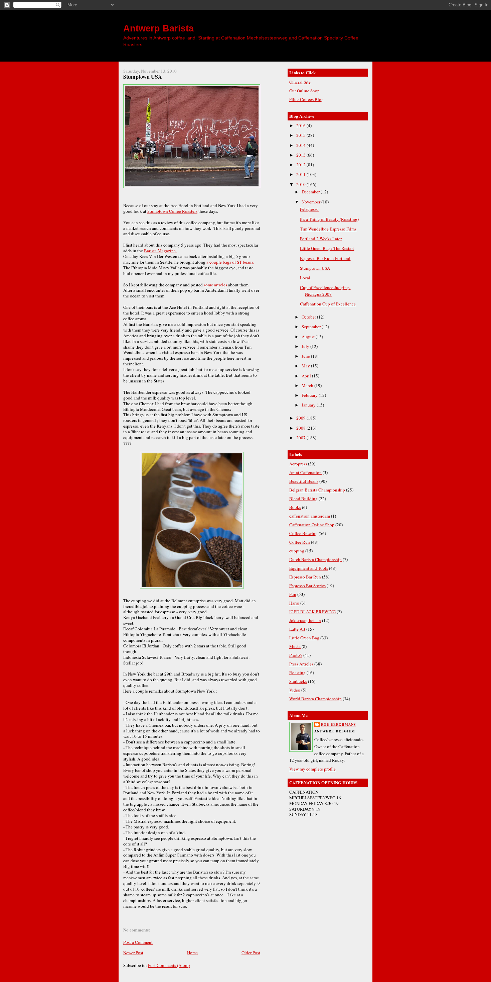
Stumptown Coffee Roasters (172, 211)
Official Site (300, 82)
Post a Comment (138, 942)
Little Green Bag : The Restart (327, 248)
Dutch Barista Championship (315, 559)
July (306, 346)
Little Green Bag (304, 638)
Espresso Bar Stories (307, 586)
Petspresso (309, 209)
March (308, 385)
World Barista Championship (315, 699)
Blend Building (303, 499)
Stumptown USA (142, 77)
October (309, 317)
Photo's (295, 655)
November (311, 202)
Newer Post (133, 953)
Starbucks (298, 681)
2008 (301, 428)
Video (294, 690)
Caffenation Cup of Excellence (328, 304)
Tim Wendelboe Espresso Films (328, 229)
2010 (301, 184)
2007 (301, 438)
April (307, 376)
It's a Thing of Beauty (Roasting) (329, 219)
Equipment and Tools (308, 568)
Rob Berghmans (338, 724)
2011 (301, 174)
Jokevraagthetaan (305, 620)
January (309, 405)
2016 (301, 125)
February (310, 395)
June (306, 356)
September (312, 327)
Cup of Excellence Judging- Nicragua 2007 (325, 290)
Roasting (297, 672)
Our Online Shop (304, 91)
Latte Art (297, 629)
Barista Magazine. (160, 251)
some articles (215, 285)
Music (295, 646)
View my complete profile (312, 769)
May (306, 366)
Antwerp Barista (158, 28)
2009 (301, 418)
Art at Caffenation (305, 472)
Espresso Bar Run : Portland (325, 258)
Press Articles (301, 664)
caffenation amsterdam (309, 516)
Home (192, 953)
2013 (301, 155)
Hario (294, 603)
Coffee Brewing (303, 533)
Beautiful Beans (303, 481)
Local (305, 278)
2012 (301, 165)
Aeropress (298, 464)
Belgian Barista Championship (317, 490)
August (309, 337)
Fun (292, 594)
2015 (301, 135)
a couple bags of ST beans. (229, 262)
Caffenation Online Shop (311, 525)
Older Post (250, 953)
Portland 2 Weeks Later (321, 239)
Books (295, 507)
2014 (301, 145)
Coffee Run (299, 542)
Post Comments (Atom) (169, 965)
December (311, 192)
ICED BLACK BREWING (312, 612)
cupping (296, 551)
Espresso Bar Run (305, 577)
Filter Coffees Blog (306, 99)
